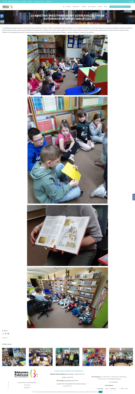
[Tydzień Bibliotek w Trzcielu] (14, 357)
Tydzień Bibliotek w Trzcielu (12, 357)
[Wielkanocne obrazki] (94, 357)
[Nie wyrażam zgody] (133, 392)
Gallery (16, 357)
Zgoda (100, 391)
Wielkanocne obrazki (92, 357)
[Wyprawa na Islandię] (121, 357)
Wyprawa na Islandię (119, 357)
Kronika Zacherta (65, 357)
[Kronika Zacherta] (67, 357)
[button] (2, 16)
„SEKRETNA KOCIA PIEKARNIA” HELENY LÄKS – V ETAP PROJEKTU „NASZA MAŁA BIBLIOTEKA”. (38, 357)
